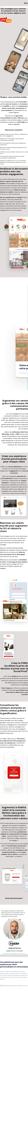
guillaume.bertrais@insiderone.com (15, 953)
